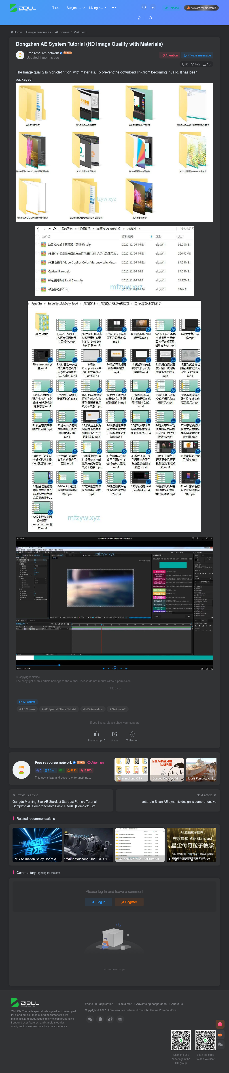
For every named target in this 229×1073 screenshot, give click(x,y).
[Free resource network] (25, 1002)
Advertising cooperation (151, 1004)
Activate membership (203, 8)
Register (131, 902)
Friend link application (99, 1004)
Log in (101, 902)
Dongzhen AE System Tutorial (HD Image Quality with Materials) (89, 43)
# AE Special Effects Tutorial (59, 709)
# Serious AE (118, 709)
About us (177, 1004)
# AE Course (27, 709)
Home (17, 32)
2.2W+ (52, 770)
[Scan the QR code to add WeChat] (220, 1044)
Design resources (38, 32)
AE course (62, 32)
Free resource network (43, 53)
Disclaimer (124, 1004)
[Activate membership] (220, 1034)
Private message (199, 55)
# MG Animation (93, 709)
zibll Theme (151, 1010)
